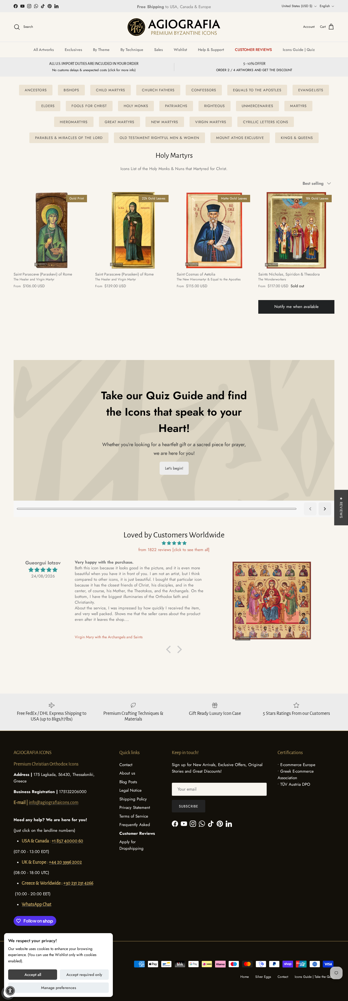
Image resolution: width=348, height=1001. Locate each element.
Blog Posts (128, 782)
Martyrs (298, 105)
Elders (48, 105)
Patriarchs (176, 105)
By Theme (101, 49)
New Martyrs (164, 122)
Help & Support (211, 49)
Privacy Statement (134, 808)
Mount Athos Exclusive (240, 137)
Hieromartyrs (74, 122)
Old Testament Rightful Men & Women (159, 137)
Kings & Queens (297, 137)
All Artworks (43, 49)
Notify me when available (296, 307)
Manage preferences (58, 987)
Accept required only (84, 974)
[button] (170, 649)
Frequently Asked (134, 825)
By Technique (131, 49)
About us (127, 773)
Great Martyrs (120, 122)
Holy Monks (136, 105)
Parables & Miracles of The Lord (69, 137)
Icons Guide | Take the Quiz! (314, 976)
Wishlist (180, 49)
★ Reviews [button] (341, 507)
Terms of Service (133, 816)
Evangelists (310, 90)
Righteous (214, 105)
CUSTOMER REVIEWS (253, 49)
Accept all (32, 974)
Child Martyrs (110, 90)
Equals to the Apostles (257, 90)
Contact (125, 765)
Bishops (71, 90)
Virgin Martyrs (210, 122)
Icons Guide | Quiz (299, 49)
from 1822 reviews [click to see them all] (174, 550)
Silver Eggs (263, 976)
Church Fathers (158, 90)
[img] (174, 543)
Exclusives (73, 49)
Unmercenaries (257, 105)
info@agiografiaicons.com (53, 802)
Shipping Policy (133, 799)
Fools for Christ (89, 105)
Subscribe (188, 806)
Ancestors (35, 90)
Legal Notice (130, 790)
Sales (158, 49)
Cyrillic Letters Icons (265, 122)
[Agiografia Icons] (174, 27)
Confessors (203, 90)
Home (244, 976)
